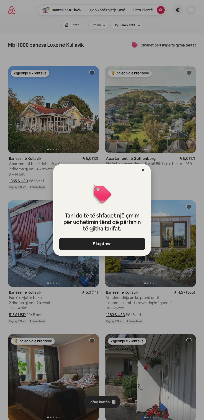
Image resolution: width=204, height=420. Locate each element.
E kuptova (102, 243)
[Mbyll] (143, 170)
